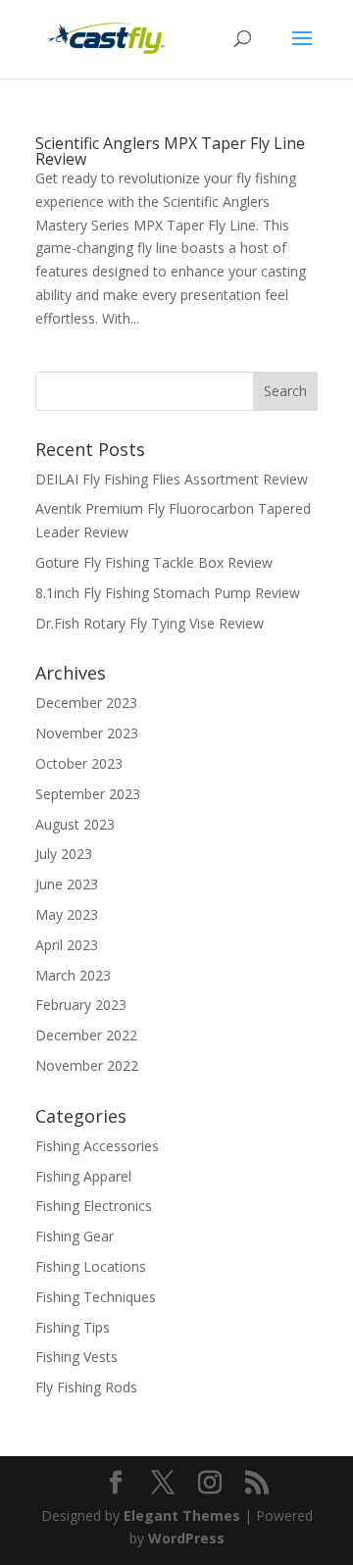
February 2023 (80, 1004)
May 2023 (66, 914)
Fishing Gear (74, 1236)
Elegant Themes (182, 1515)
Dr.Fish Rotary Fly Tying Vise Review (149, 623)
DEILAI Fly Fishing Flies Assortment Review (171, 479)
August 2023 (75, 824)
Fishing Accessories (97, 1145)
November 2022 (86, 1065)
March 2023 (73, 975)
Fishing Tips (72, 1327)
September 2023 (87, 793)
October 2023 (79, 763)
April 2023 (66, 944)
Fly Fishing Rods (86, 1387)
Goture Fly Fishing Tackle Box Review (154, 562)
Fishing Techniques (95, 1296)
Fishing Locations (90, 1266)
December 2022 (86, 1035)
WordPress (186, 1538)
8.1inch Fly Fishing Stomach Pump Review (167, 592)
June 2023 (66, 884)
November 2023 (86, 733)
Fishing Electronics (93, 1205)
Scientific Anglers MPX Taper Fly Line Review (170, 151)
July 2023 (63, 853)
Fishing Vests (76, 1356)
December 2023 (86, 702)
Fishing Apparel (83, 1176)
